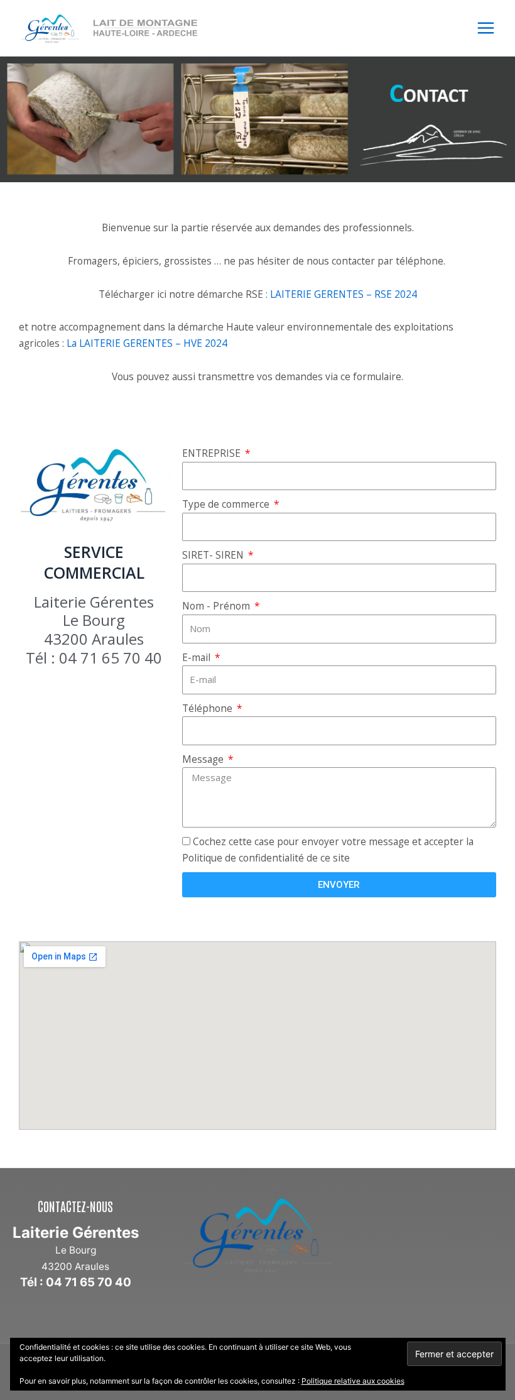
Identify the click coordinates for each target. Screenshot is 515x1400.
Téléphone (208, 708)
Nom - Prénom (217, 606)
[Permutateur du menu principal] (485, 28)
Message (204, 759)
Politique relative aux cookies (352, 1381)
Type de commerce (227, 504)
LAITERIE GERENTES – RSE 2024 (343, 294)
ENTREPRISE (212, 453)
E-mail (197, 657)
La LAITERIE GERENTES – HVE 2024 (147, 343)
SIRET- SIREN (214, 555)
